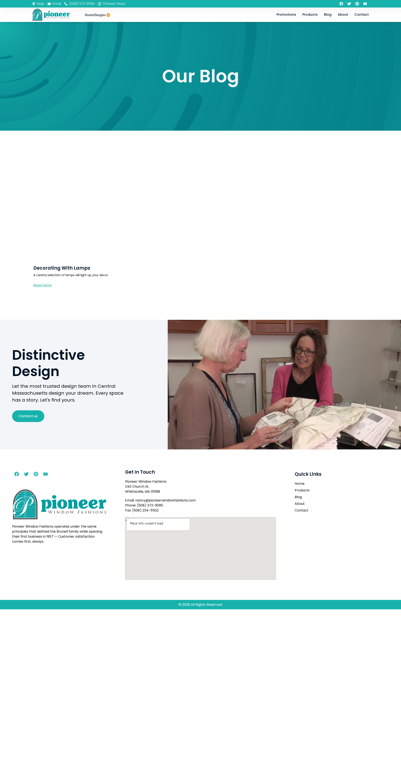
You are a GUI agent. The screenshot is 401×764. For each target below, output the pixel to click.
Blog (327, 14)
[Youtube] (365, 4)
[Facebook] (341, 4)
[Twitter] (349, 4)
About (343, 14)
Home (300, 483)
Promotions (286, 14)
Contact (361, 14)
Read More (42, 285)
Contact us (28, 416)
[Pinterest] (357, 4)
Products (310, 14)
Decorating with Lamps (61, 268)
